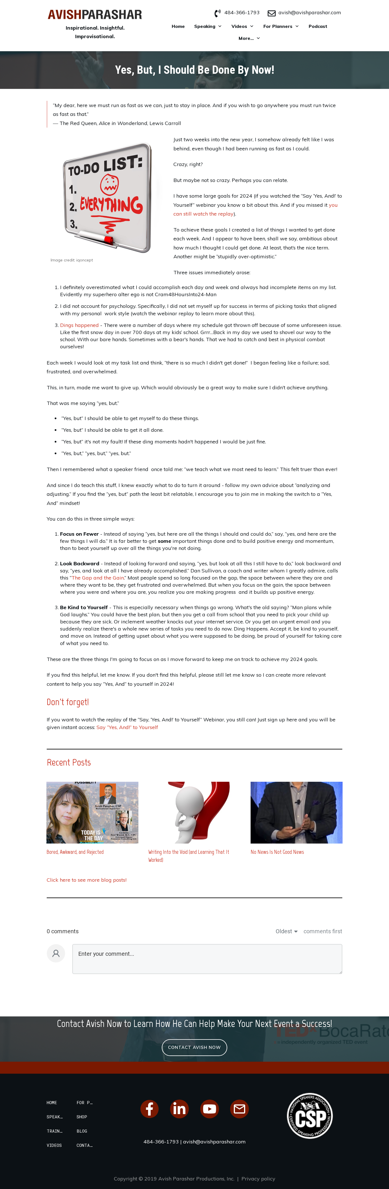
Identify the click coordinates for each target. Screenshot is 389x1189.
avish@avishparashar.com (310, 12)
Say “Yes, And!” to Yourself (127, 727)
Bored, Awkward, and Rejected (75, 851)
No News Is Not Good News (277, 851)
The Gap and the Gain (97, 577)
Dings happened (79, 325)
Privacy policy (258, 1178)
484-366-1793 (242, 12)
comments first (323, 931)
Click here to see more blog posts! (86, 880)
